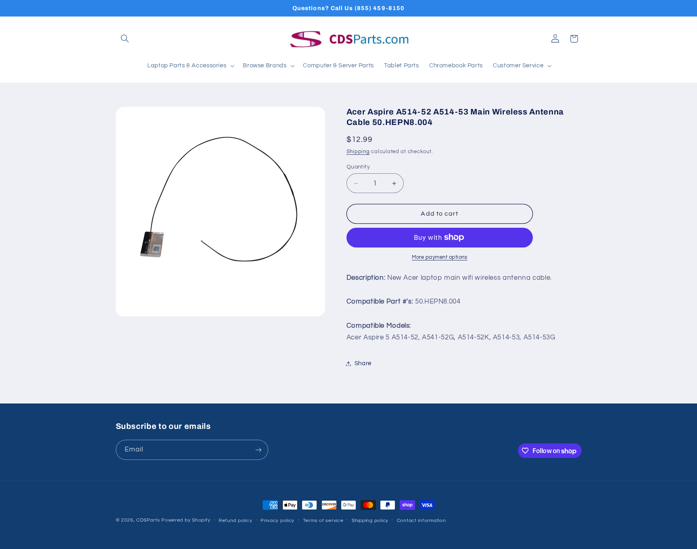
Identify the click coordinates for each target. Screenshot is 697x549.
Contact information (421, 520)
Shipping (358, 151)
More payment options (439, 257)
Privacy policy (277, 520)
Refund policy (236, 520)
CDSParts (148, 520)
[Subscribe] (258, 450)
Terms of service (323, 520)
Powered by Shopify (185, 520)
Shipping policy (370, 520)
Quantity (358, 167)
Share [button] (363, 363)
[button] (125, 38)
